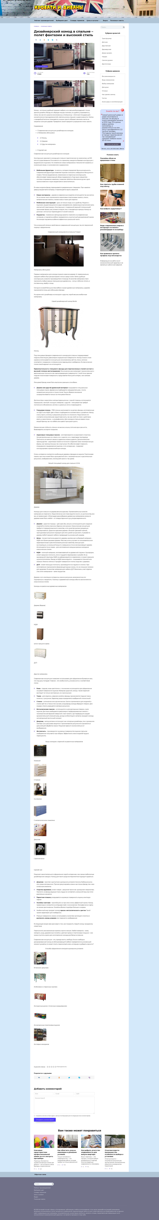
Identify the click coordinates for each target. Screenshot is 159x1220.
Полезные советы (117, 20)
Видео (105, 20)
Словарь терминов (77, 20)
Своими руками (107, 60)
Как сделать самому (108, 94)
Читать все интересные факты (112, 148)
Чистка (104, 98)
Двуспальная (106, 46)
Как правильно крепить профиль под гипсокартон (111, 254)
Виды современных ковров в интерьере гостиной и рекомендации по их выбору (112, 227)
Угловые (105, 91)
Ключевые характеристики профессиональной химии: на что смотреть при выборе (43, 1154)
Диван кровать (107, 53)
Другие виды (106, 64)
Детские (105, 42)
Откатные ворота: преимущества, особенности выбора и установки (114, 1153)
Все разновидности (108, 76)
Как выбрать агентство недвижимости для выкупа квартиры (90, 1152)
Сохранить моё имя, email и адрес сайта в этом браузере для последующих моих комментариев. (63, 1115)
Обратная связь (40, 1174)
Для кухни (105, 87)
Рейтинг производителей (44, 20)
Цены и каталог (93, 20)
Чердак (104, 56)
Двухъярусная (106, 49)
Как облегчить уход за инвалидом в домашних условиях (67, 1152)
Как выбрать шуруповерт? (111, 209)
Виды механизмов (108, 80)
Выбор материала (108, 83)
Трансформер (106, 38)
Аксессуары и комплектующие (112, 102)
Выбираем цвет (62, 20)
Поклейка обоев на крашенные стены (108, 159)
